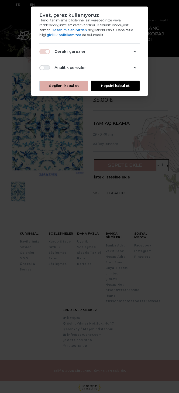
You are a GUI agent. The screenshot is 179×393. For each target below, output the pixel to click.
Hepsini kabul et (115, 85)
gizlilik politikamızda (64, 35)
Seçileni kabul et (64, 85)
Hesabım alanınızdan (70, 30)
